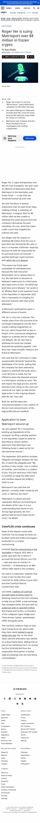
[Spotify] (35, 699)
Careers (4, 778)
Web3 (3, 738)
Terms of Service (25, 809)
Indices (23, 720)
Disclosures (5, 793)
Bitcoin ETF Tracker (28, 729)
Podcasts (24, 752)
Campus (4, 764)
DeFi (3, 723)
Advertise (4, 781)
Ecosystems (5, 726)
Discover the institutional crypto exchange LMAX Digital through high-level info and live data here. (20, 2)
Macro (3, 729)
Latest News (5, 715)
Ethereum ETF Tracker (29, 732)
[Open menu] (38, 8)
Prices (23, 717)
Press (3, 784)
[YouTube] (30, 699)
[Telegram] (25, 699)
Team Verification (7, 787)
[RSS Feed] (22, 704)
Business (4, 717)
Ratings (23, 740)
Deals (3, 720)
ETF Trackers (25, 726)
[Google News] (17, 704)
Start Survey (30, 138)
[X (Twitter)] (5, 699)
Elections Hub (6, 740)
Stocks (23, 735)
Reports (4, 755)
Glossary (4, 761)
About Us (4, 772)
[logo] (2, 8)
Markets (4, 732)
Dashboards (25, 715)
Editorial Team (6, 775)
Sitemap (4, 798)
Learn (3, 758)
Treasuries (25, 738)
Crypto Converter (27, 723)
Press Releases (6, 743)
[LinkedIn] (10, 699)
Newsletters (25, 755)
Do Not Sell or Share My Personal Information (20, 812)
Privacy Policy (11, 809)
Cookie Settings (15, 810)
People (23, 761)
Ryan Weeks (10, 49)
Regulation (5, 735)
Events (23, 758)
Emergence (25, 764)
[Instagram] (15, 699)
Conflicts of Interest (8, 790)
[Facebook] (20, 699)
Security (4, 795)
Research (4, 752)
